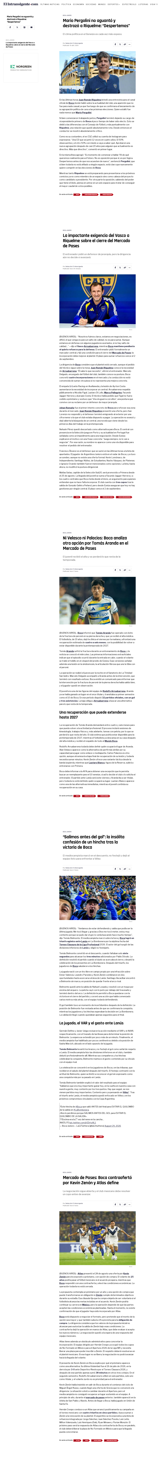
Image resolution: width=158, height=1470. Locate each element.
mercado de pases (95, 1397)
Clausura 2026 (89, 1137)
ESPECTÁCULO (129, 4)
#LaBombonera (81, 1110)
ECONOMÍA (78, 4)
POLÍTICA (66, 4)
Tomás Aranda (103, 633)
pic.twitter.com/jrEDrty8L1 (83, 1122)
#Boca (79, 1106)
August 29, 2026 (112, 1126)
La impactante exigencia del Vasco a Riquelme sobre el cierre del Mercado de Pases (20, 45)
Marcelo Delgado (89, 796)
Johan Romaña (66, 408)
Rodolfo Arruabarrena (114, 691)
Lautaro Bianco (97, 762)
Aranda (70, 651)
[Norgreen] (21, 67)
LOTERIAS (143, 4)
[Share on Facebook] (115, 44)
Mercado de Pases (121, 353)
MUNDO (102, 4)
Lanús (100, 1137)
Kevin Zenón (97, 1440)
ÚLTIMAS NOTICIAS (50, 4)
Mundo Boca (111, 741)
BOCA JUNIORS (10, 40)
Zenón (99, 1295)
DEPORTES (113, 4)
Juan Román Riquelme (90, 100)
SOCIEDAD (91, 4)
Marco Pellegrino (113, 392)
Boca (77, 194)
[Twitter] (17, 27)
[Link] (125, 44)
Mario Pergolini (83, 112)
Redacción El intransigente (74, 43)
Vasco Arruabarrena (125, 497)
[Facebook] (10, 27)
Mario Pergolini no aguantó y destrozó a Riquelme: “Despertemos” (20, 19)
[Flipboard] (24, 27)
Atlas (80, 1273)
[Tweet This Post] (120, 44)
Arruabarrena (91, 346)
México (86, 1305)
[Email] (31, 27)
